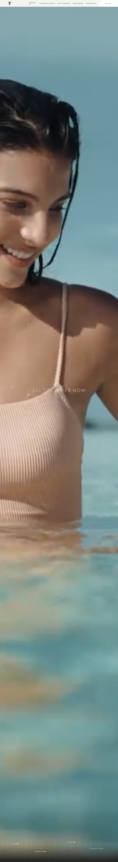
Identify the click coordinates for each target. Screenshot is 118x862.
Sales (14, 838)
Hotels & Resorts (64, 3)
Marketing (39, 843)
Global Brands (78, 3)
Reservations (95, 840)
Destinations (91, 3)
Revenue (70, 838)
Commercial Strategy (47, 3)
